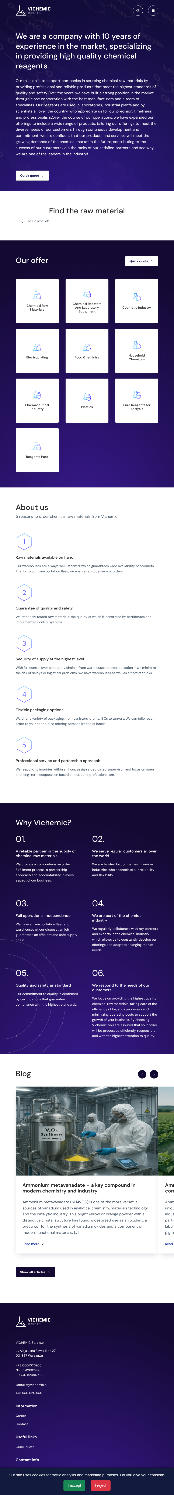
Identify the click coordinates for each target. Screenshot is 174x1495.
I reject (100, 1485)
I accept (74, 1485)
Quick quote (29, 176)
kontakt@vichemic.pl (31, 1385)
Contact (22, 1424)
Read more (30, 1244)
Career (21, 1416)
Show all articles (32, 1272)
